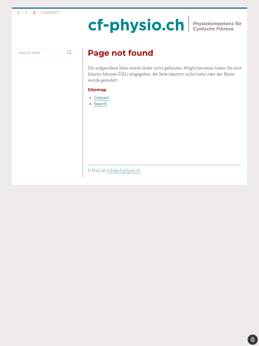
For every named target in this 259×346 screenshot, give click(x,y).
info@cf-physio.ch (123, 170)
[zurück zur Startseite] (165, 24)
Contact (50, 12)
